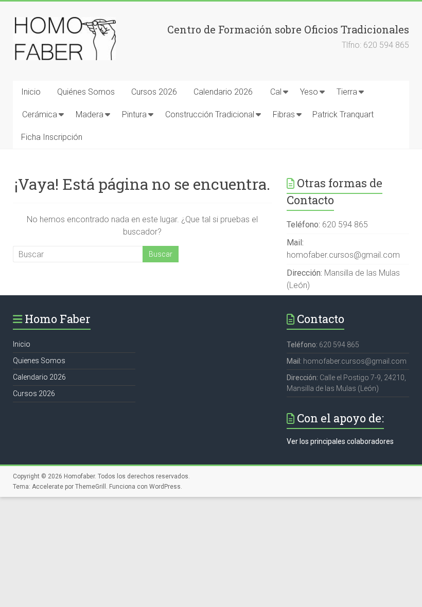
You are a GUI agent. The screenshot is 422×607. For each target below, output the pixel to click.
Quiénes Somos (86, 92)
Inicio (31, 92)
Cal (276, 92)
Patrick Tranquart (343, 114)
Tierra (347, 92)
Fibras (284, 114)
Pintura (134, 114)
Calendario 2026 (223, 92)
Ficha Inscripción (51, 137)
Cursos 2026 (154, 92)
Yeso (309, 92)
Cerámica (39, 114)
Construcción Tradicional (209, 114)
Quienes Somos (39, 360)
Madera (89, 114)
